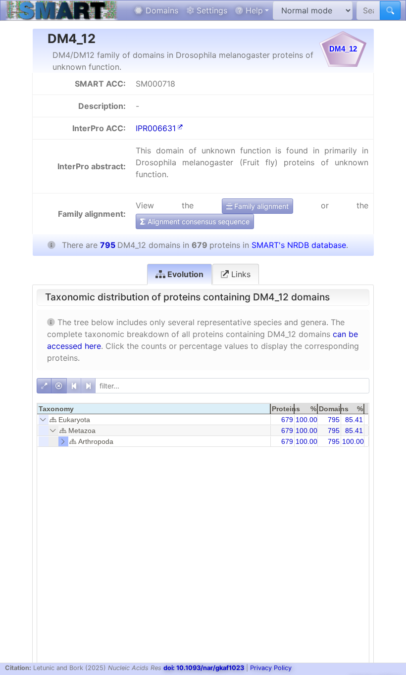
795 (334, 420)
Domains (160, 10)
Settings (210, 10)
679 (287, 420)
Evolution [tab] (184, 274)
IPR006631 (156, 128)
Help (253, 10)
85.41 (354, 420)
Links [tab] (240, 274)
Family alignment (260, 206)
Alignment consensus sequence (198, 221)
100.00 (306, 420)
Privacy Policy (271, 668)
